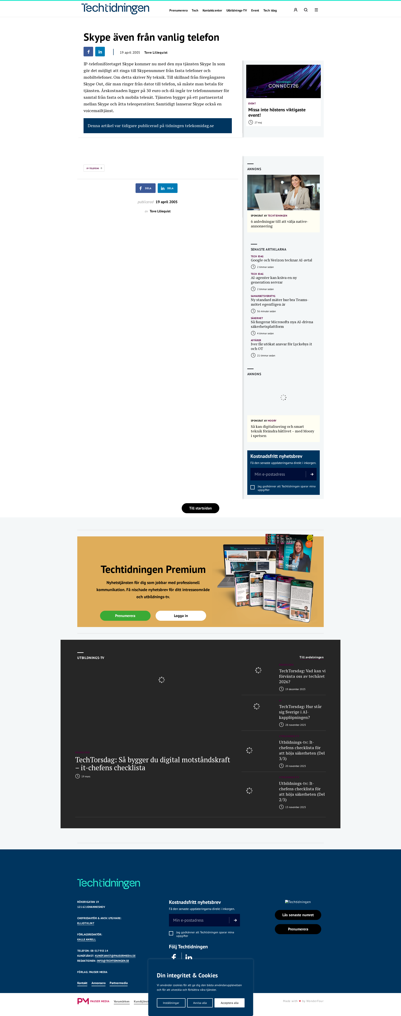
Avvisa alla (200, 1003)
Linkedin (189, 958)
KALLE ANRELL (86, 939)
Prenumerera (178, 10)
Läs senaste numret (298, 914)
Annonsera (98, 983)
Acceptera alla (230, 1003)
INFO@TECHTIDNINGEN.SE (113, 961)
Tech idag (270, 10)
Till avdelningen (311, 657)
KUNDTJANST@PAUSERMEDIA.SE (115, 956)
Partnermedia (119, 983)
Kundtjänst (141, 1001)
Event (255, 10)
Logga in (181, 615)
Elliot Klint (85, 923)
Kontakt (82, 983)
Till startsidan (200, 508)
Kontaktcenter (212, 10)
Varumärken (122, 1001)
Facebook (174, 958)
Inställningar (171, 1003)
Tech (195, 10)
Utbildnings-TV (236, 10)
